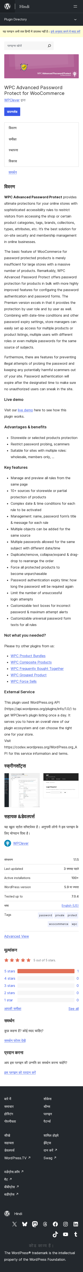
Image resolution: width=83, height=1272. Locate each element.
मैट (8, 1179)
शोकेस (48, 1099)
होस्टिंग (8, 1114)
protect (72, 915)
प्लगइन (48, 1114)
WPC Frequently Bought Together (37, 668)
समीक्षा (13, 139)
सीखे (7, 1135)
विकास (13, 161)
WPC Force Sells (24, 681)
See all (74, 1008)
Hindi (18, 1214)
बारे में (7, 1099)
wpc (74, 924)
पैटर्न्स (47, 1121)
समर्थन (13, 172)
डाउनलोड (12, 111)
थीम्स (47, 1106)
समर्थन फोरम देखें (15, 1040)
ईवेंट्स (47, 1143)
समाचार (9, 1106)
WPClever (12, 100)
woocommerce (58, 924)
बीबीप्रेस (11, 1187)
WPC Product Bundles (28, 656)
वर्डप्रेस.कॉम (14, 1172)
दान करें (50, 1150)
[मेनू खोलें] (76, 6)
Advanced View (16, 936)
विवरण (13, 128)
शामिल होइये (51, 1135)
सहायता (9, 1143)
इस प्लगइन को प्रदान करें (20, 1072)
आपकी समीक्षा (12, 1008)
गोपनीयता (10, 1121)
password (45, 915)
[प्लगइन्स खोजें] (49, 45)
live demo (25, 410)
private (59, 915)
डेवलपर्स (9, 1150)
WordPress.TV (17, 1158)
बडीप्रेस (11, 1194)
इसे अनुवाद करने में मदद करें (65, 31)
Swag (50, 1158)
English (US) (70, 905)
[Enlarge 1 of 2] (34, 779)
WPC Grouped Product (29, 675)
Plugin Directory (15, 19)
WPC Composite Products (31, 662)
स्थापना (13, 150)
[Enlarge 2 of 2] (73, 779)
